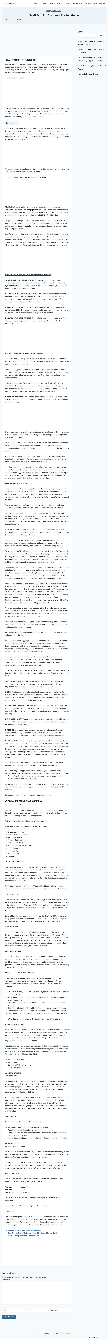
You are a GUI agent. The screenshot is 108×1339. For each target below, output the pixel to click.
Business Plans (54, 3)
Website (54, 1310)
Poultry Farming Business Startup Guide (24, 1230)
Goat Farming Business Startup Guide (23, 1236)
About (47, 1333)
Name (6, 1310)
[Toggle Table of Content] (16, 123)
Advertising (77, 3)
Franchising (66, 3)
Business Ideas (40, 3)
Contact (55, 1333)
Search (81, 32)
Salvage (87, 3)
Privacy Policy (65, 1333)
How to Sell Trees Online (88, 74)
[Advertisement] (37, 43)
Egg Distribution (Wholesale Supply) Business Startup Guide (33, 1233)
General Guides (99, 3)
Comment (6, 1279)
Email (30, 1310)
